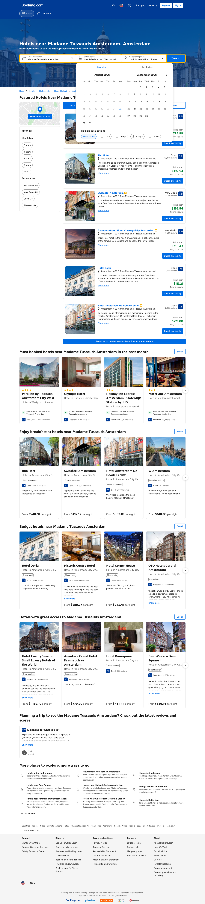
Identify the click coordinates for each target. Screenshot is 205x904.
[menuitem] (26, 13)
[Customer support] (129, 5)
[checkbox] (120, 87)
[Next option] (185, 390)
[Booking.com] (32, 5)
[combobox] (48, 59)
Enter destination (35, 57)
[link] (40, 145)
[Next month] (166, 74)
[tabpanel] (124, 106)
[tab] (101, 67)
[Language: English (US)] (121, 5)
